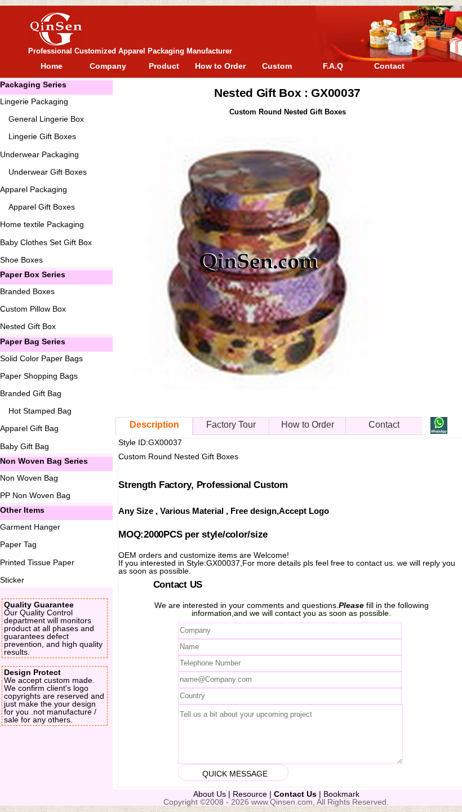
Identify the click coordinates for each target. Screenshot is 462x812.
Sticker (12, 579)
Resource (250, 793)
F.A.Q (333, 65)
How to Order (220, 65)
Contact (389, 65)
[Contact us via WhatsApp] (438, 431)
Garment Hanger (30, 526)
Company (108, 65)
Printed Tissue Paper (37, 562)
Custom (277, 65)
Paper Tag (18, 544)
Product (164, 65)
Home (52, 65)
